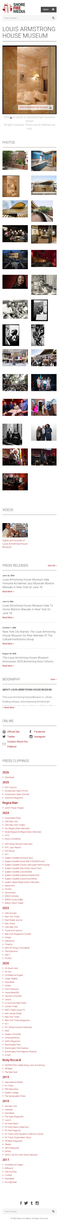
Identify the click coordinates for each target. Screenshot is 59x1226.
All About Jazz (11, 968)
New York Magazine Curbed (18, 934)
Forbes (8, 937)
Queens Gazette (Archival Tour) (19, 858)
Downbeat (9, 777)
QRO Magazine (12, 1148)
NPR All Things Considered (17, 948)
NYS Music (10, 851)
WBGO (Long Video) (14, 899)
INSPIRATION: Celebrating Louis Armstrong (25, 1065)
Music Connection (13, 839)
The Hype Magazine (14, 1116)
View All (51, 565)
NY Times (9, 1085)
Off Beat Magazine (13, 1141)
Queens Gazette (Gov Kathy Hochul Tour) (23, 868)
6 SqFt (8, 1055)
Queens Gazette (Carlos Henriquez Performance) (27, 865)
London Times (11, 1006)
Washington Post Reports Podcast (21, 1051)
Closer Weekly (11, 978)
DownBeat (9, 982)
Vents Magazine (12, 1041)
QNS (7, 1030)
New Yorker (10, 923)
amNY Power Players (14, 808)
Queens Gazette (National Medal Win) (22, 875)
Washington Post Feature (16, 1048)
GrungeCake (11, 1182)
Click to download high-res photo (34, 107)
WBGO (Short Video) (14, 903)
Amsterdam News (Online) (17, 794)
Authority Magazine (14, 798)
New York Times (12, 916)
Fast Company (12, 989)
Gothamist (9, 941)
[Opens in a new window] (15, 530)
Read (6, 707)
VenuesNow (10, 892)
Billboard (9, 1168)
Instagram (39, 736)
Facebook (39, 731)
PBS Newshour (12, 1089)
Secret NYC (10, 885)
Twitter (11, 736)
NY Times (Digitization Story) (18, 1137)
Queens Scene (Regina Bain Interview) (22, 882)
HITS (7, 835)
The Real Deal (11, 1072)
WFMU (8, 1151)
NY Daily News (11, 1123)
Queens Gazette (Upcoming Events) (21, 878)
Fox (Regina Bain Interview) (17, 828)
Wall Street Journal (13, 920)
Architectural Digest (14, 975)
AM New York (11, 1106)
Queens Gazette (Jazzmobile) (18, 871)
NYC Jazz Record (13, 847)
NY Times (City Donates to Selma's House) (24, 1134)
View (52, 679)
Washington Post (13, 1044)
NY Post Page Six (13, 1130)
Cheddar (9, 1109)
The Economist (11, 951)
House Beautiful (12, 992)
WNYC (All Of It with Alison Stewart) (21, 1155)
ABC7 (7, 955)
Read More (7, 591)
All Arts (8, 971)
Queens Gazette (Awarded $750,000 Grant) (25, 861)
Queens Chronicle (13, 1034)
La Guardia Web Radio (15, 1003)
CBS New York (11, 821)
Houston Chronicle (13, 996)
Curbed (8, 1175)
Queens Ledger (12, 1092)
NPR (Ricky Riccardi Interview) (18, 844)
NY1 (7, 854)
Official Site (13, 731)
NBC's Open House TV (15, 1010)
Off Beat (8, 1068)
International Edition (14, 1082)
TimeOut (8, 944)
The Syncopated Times (15, 1096)
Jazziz (8, 999)
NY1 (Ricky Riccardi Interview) (18, 1027)
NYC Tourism (11, 787)
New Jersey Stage (13, 1013)
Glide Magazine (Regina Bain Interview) (23, 832)
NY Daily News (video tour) (17, 1127)
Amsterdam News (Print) (16, 791)
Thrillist (8, 889)
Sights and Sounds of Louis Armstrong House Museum (14, 543)
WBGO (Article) (12, 896)
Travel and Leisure (13, 930)
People (8, 1144)
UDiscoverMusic (12, 1037)
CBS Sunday (11, 913)
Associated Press (13, 818)
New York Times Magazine (17, 1020)
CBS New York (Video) (15, 825)
